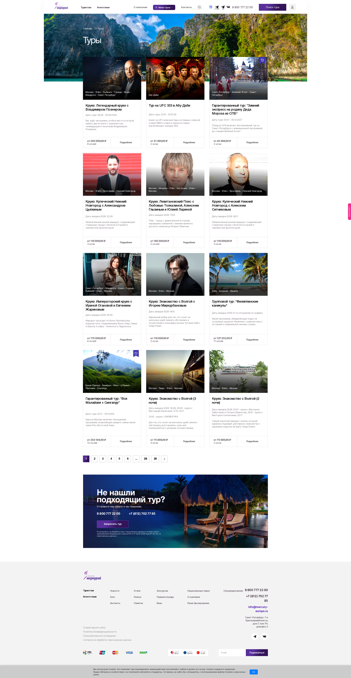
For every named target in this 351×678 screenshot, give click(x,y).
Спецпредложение (233, 590)
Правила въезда (165, 597)
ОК (253, 672)
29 (155, 459)
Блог (112, 597)
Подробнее (126, 142)
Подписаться (256, 652)
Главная (87, 28)
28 (145, 459)
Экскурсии (162, 590)
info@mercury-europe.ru (258, 609)
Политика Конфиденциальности (100, 631)
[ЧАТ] (221, 7)
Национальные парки (198, 590)
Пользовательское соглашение (99, 635)
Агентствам (103, 7)
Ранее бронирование (198, 603)
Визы (159, 603)
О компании (140, 7)
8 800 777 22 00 (242, 7)
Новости (114, 590)
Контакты (186, 7)
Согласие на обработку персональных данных (107, 639)
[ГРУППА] (214, 7)
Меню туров (164, 7)
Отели (137, 590)
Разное (137, 597)
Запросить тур (113, 524)
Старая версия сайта (94, 627)
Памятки (138, 603)
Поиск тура (272, 7)
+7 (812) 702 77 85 (142, 513)
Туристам (86, 7)
